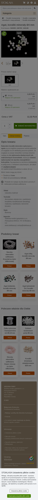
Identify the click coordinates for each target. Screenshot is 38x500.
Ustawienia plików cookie (19, 491)
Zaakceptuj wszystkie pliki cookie (19, 496)
